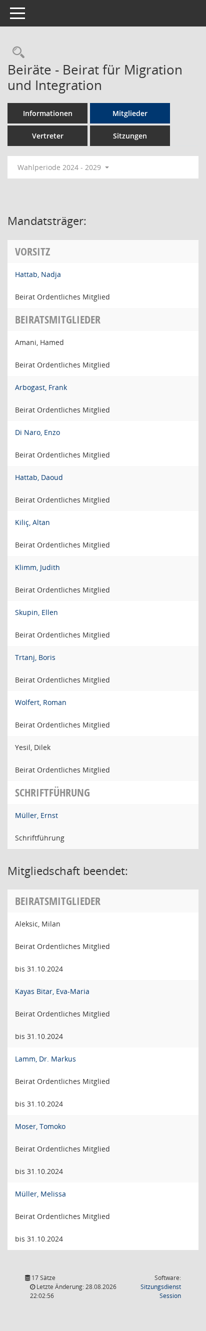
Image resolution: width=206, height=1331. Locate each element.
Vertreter (48, 135)
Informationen (47, 113)
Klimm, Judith (37, 567)
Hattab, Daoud (39, 477)
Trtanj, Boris (35, 657)
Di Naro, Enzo (37, 432)
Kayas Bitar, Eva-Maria (52, 991)
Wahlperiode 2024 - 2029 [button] (60, 167)
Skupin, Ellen (36, 612)
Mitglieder (130, 113)
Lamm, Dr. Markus (45, 1059)
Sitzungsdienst (160, 1291)
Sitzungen (130, 135)
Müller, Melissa (40, 1193)
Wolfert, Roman (40, 702)
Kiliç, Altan (32, 522)
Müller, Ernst (36, 815)
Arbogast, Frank (41, 387)
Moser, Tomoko (40, 1126)
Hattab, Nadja (38, 274)
